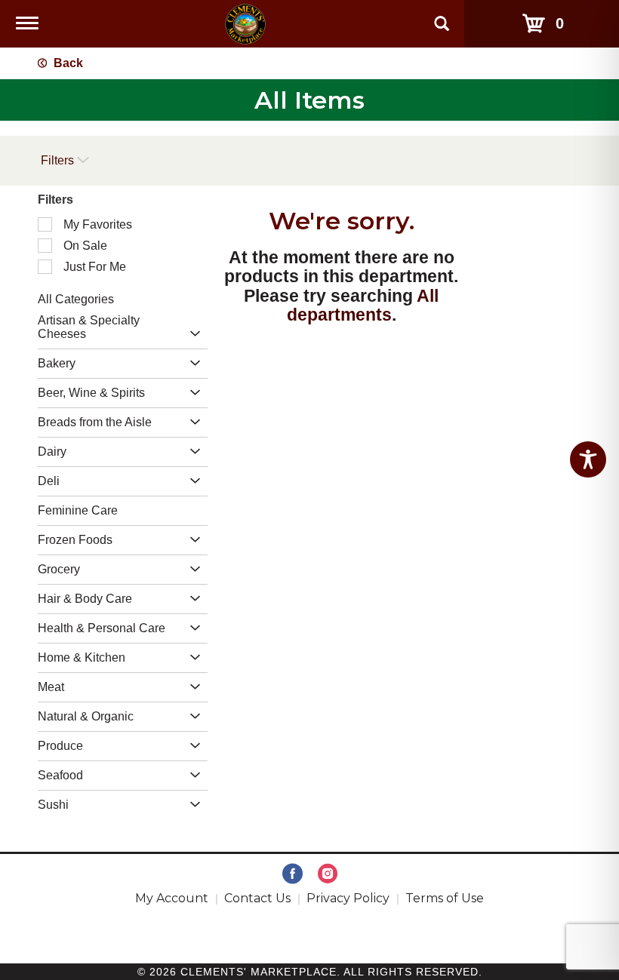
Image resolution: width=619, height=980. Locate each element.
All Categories (76, 299)
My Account (171, 898)
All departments (363, 305)
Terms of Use (444, 898)
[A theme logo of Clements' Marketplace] (245, 23)
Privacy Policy (348, 898)
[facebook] (292, 874)
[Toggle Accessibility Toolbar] (588, 459)
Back (67, 63)
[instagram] (327, 874)
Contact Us (257, 898)
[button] (191, 334)
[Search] (441, 16)
